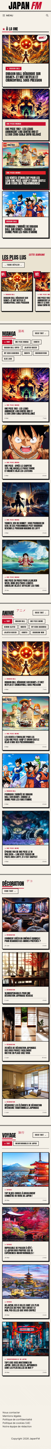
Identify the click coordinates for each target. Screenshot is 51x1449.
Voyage (9, 1135)
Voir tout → (41, 333)
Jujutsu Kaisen (10, 632)
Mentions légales (12, 1416)
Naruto (27, 353)
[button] (47, 15)
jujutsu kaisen (30, 347)
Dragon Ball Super (11, 347)
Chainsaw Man (41, 353)
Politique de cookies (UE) (16, 1423)
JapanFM (34, 1438)
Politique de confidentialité (17, 1419)
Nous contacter (11, 1412)
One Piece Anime (36, 621)
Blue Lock (8, 359)
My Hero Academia (11, 353)
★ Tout (7, 342)
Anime (8, 613)
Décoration (13, 883)
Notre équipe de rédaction (17, 1426)
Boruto (36, 342)
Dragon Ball (20, 621)
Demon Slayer (9, 627)
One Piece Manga (22, 342)
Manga (9, 334)
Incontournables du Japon (26, 1143)
